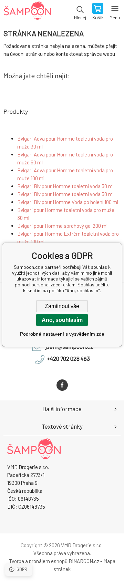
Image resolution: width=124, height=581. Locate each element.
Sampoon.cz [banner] (27, 12)
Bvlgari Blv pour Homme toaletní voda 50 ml (65, 194)
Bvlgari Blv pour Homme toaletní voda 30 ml (65, 186)
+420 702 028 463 (68, 358)
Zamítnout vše (62, 306)
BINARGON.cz (84, 561)
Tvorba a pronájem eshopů (38, 561)
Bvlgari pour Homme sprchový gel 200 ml (62, 226)
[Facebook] (62, 385)
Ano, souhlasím (62, 320)
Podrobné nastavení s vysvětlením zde (62, 334)
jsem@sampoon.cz (69, 346)
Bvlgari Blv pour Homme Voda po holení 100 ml (67, 202)
